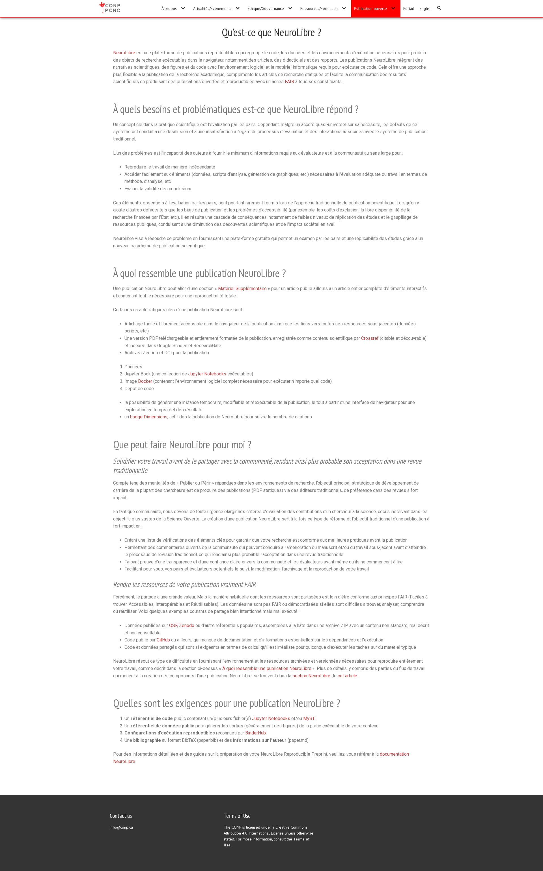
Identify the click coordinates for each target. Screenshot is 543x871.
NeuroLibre (124, 52)
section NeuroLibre (311, 675)
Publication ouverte (370, 8)
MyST (308, 718)
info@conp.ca (121, 827)
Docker (145, 381)
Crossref (370, 338)
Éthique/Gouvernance (266, 8)
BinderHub (255, 733)
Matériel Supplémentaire (242, 288)
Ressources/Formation (319, 8)
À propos (169, 8)
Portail (408, 8)
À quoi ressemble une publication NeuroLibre (266, 668)
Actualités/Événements (212, 8)
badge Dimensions (148, 417)
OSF (173, 625)
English (426, 8)
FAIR (289, 81)
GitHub (163, 640)
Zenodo (186, 625)
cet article (347, 675)
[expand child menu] (183, 8)
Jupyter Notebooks (207, 374)
